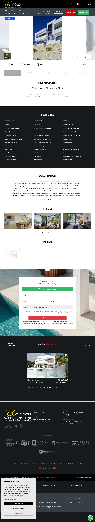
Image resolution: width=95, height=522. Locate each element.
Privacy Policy (67, 311)
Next (84, 38)
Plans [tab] (65, 73)
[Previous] (85, 344)
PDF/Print (27, 64)
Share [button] (12, 64)
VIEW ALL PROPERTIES (10, 344)
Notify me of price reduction (58, 12)
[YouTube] (21, 426)
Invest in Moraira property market (77, 498)
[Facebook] (6, 426)
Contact (85, 12)
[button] (47, 232)
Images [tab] (47, 73)
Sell (34, 463)
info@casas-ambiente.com (41, 419)
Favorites (46, 468)
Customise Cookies (18, 508)
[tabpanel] (47, 371)
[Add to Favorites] (65, 355)
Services (43, 463)
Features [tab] (13, 73)
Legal (22, 477)
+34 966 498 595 (38, 413)
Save (41, 64)
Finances (82, 73)
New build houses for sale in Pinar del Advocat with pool (47, 506)
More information (10, 499)
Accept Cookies (18, 503)
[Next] (89, 344)
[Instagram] (11, 426)
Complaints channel (49, 477)
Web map (39, 477)
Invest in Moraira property (77, 502)
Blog (70, 463)
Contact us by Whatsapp (49, 289)
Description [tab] (30, 73)
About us (54, 463)
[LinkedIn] (16, 426)
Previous (11, 38)
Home (14, 463)
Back (84, 64)
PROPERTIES (25, 463)
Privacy (27, 477)
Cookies (33, 477)
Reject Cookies (19, 513)
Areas (62, 463)
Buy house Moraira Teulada (47, 485)
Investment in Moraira (47, 498)
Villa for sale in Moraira (77, 485)
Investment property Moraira (47, 502)
